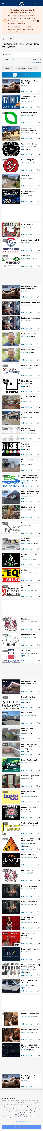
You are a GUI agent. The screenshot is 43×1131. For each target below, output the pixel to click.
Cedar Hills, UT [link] (25, 525)
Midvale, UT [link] (24, 778)
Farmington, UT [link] (25, 843)
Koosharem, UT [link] (25, 510)
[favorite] (37, 91)
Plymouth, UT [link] (25, 196)
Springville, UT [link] (25, 985)
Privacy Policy (30, 1111)
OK (40, 1092)
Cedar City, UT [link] (25, 85)
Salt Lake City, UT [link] (26, 101)
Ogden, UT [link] (24, 447)
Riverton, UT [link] (24, 178)
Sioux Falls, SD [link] (25, 162)
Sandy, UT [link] (24, 733)
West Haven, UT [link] (25, 336)
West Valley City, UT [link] (27, 133)
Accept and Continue (21, 1127)
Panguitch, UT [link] (25, 384)
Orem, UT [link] (24, 227)
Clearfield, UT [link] (25, 1050)
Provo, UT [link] (24, 305)
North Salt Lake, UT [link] (26, 258)
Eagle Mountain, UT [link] (26, 543)
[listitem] (21, 86)
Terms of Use (20, 1111)
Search (10, 39)
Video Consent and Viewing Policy (13, 1115)
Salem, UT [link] (24, 749)
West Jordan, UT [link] (25, 559)
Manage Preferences (21, 1121)
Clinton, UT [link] (24, 496)
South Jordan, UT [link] (26, 573)
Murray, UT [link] (24, 368)
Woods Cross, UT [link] (26, 480)
